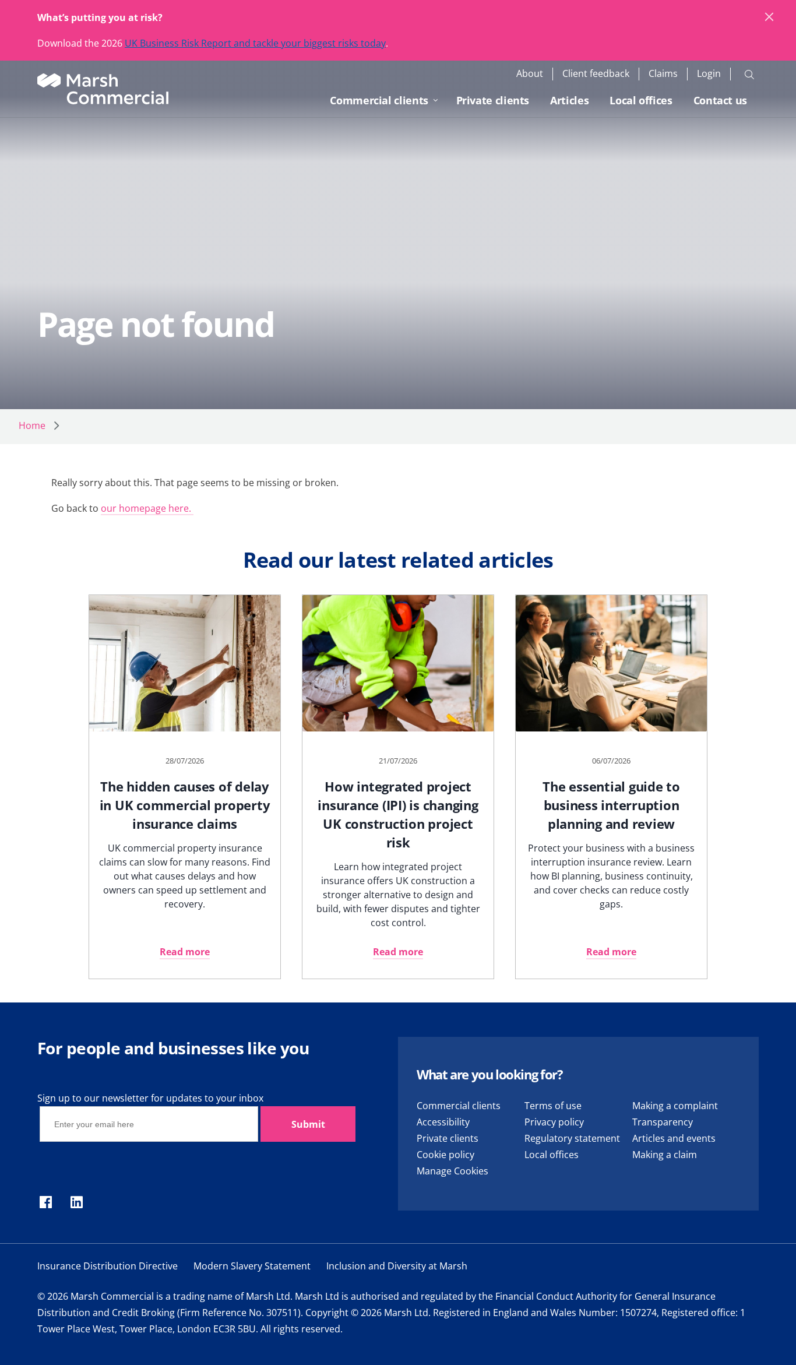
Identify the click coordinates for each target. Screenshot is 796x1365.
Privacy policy (554, 1122)
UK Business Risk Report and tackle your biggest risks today (255, 43)
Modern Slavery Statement (252, 1266)
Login (709, 74)
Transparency (662, 1122)
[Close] (769, 17)
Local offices (641, 100)
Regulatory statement (572, 1138)
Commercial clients (379, 100)
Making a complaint (675, 1105)
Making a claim (664, 1154)
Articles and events (674, 1138)
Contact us (720, 100)
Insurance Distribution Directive (107, 1266)
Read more (185, 951)
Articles (569, 100)
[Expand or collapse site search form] (749, 74)
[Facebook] (45, 1202)
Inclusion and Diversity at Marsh (396, 1266)
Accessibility (443, 1122)
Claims (663, 74)
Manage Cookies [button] (452, 1171)
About (529, 74)
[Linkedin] (76, 1202)
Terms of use (553, 1105)
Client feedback (595, 74)
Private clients (493, 100)
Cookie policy (445, 1154)
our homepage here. (147, 508)
